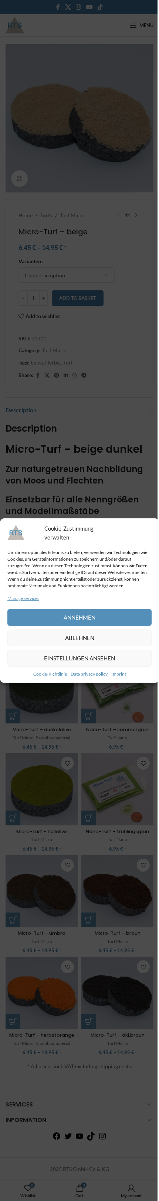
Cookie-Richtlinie (50, 674)
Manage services (23, 598)
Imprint (118, 674)
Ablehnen (79, 637)
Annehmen (79, 617)
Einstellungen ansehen (79, 658)
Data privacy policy (89, 674)
